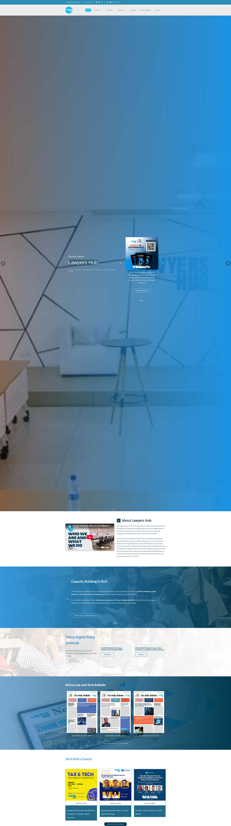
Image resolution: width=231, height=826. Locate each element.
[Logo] (68, 10)
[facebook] (99, 2)
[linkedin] (96, 2)
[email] (113, 2)
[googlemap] (116, 2)
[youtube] (107, 2)
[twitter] (104, 2)
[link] (142, 242)
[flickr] (110, 2)
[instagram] (102, 2)
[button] (164, 10)
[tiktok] (118, 2)
